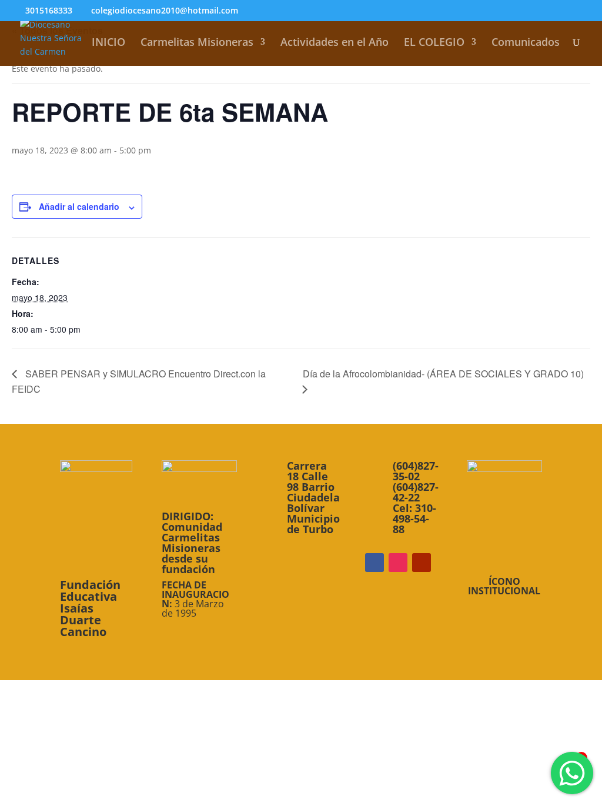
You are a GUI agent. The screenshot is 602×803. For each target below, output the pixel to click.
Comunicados (525, 43)
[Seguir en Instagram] (398, 562)
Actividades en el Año (334, 43)
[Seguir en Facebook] (374, 562)
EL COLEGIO (434, 43)
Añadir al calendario (79, 206)
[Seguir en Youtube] (421, 562)
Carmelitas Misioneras (197, 43)
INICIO (108, 43)
